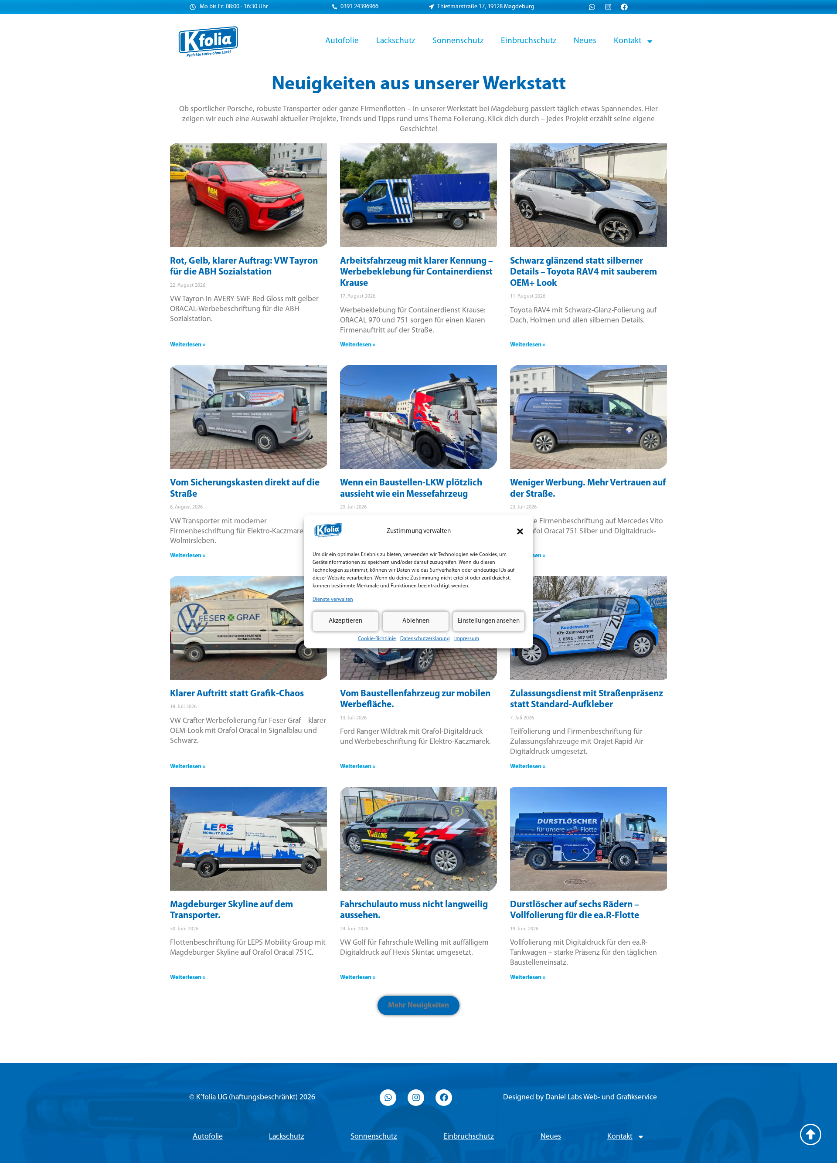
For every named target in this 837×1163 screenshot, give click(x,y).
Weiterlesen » (188, 345)
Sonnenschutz (457, 41)
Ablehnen (415, 621)
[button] (520, 531)
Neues (585, 41)
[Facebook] (624, 7)
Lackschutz (395, 41)
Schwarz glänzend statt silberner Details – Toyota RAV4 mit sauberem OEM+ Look (583, 272)
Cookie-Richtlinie (377, 638)
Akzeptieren (345, 621)
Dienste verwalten (333, 599)
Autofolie (342, 41)
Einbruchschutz (528, 41)
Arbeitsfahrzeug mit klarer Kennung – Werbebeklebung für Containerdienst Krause (416, 272)
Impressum (466, 638)
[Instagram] (608, 7)
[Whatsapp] (592, 7)
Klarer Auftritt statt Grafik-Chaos (237, 693)
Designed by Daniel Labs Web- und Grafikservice (580, 1097)
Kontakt (627, 41)
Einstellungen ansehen (489, 621)
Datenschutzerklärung (425, 638)
